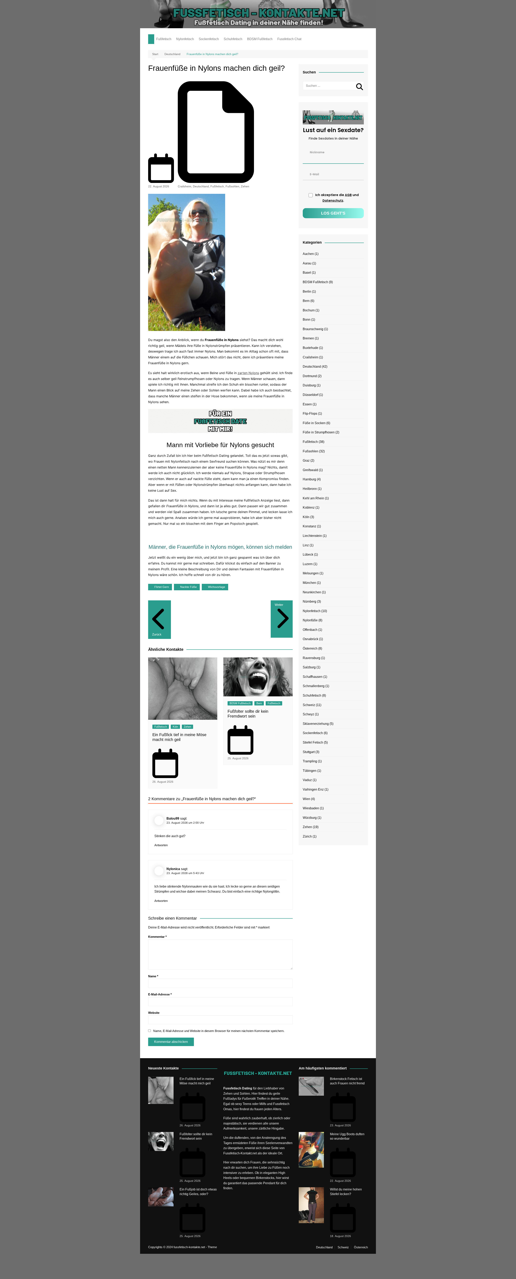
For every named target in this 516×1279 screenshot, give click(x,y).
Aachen (308, 254)
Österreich (310, 648)
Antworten (161, 845)
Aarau (307, 263)
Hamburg (309, 479)
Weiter (279, 604)
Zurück (156, 634)
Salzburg (309, 667)
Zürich (307, 836)
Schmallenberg (314, 686)
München (309, 582)
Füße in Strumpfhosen (319, 432)
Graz (306, 460)
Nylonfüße (310, 620)
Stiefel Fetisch (313, 742)
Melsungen (311, 573)
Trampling (310, 761)
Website (153, 1012)
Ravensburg (311, 658)
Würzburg (310, 817)
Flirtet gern (161, 586)
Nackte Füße (188, 586)
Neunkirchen (312, 592)
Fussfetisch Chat (289, 39)
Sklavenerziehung (316, 723)
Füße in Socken (314, 423)
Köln (175, 726)
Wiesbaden (311, 808)
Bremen (308, 338)
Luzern (308, 564)
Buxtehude (310, 347)
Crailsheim (184, 186)
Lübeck (308, 554)
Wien (306, 799)
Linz (306, 545)
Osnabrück (310, 639)
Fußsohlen (232, 186)
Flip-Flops (310, 413)
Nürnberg (309, 601)
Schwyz (308, 714)
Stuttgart (309, 752)
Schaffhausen (312, 676)
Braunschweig (313, 329)
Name (153, 976)
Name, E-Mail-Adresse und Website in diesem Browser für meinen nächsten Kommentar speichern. (218, 1031)
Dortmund (310, 376)
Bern (259, 703)
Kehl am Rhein (313, 498)
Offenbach (310, 629)
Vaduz (307, 780)
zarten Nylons (248, 373)
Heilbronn (310, 488)
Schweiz (309, 705)
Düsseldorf (310, 394)
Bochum (309, 310)
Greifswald (310, 470)
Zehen (245, 186)
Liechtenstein (312, 535)
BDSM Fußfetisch (260, 39)
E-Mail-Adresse (160, 994)
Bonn (306, 319)
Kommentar (157, 936)
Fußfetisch (163, 39)
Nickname (317, 152)
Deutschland (201, 186)
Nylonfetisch (185, 39)
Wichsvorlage (216, 586)
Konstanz (309, 526)
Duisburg (309, 385)
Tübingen (309, 770)
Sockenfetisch (209, 39)
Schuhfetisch (233, 39)
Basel (307, 272)
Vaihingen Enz (313, 789)
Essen (307, 404)
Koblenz (309, 507)
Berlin (307, 291)
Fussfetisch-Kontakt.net (240, 1153)
